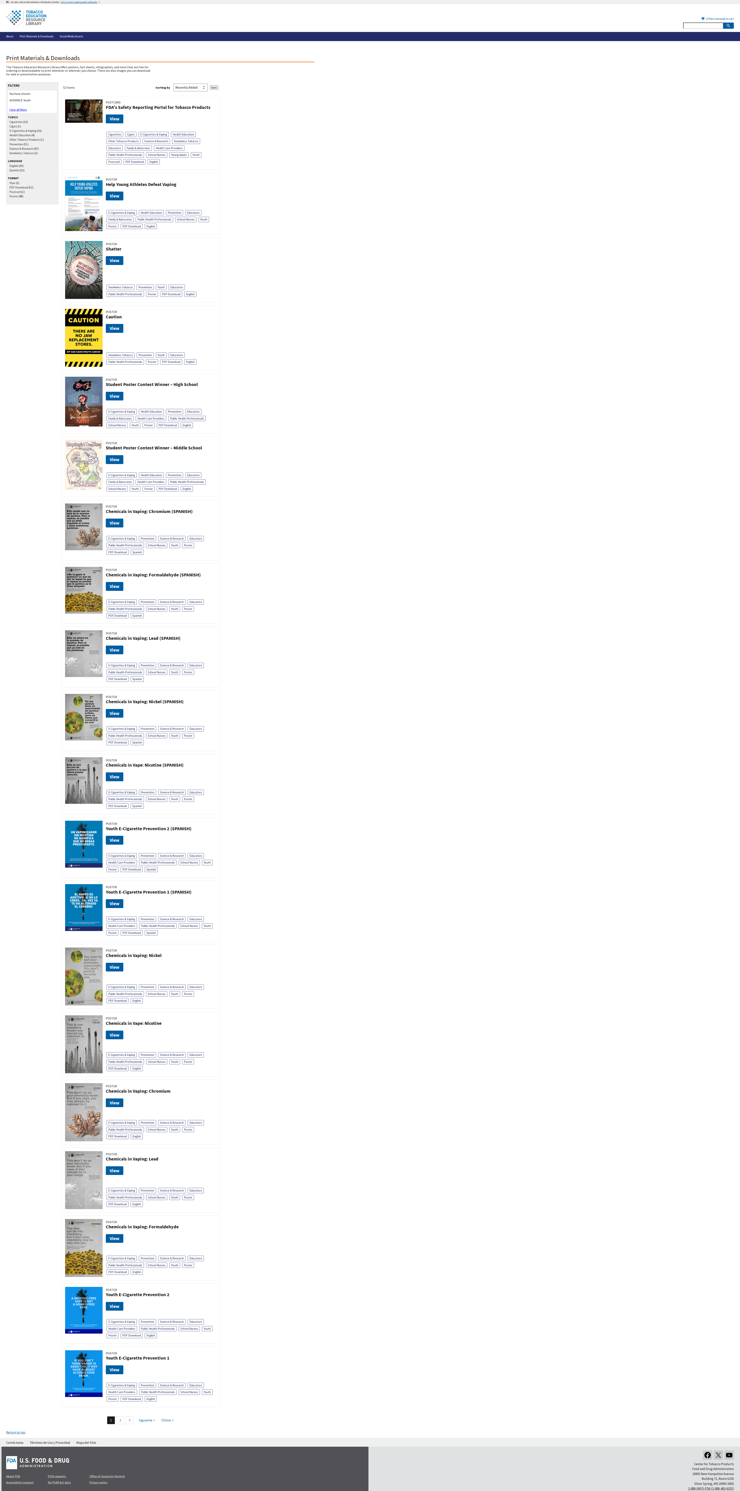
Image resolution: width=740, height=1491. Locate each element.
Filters (14, 85)
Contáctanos (15, 1443)
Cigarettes (16, 122)
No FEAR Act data (59, 1482)
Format (13, 178)
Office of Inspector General (107, 1476)
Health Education (20, 135)
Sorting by (163, 87)
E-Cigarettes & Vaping (22, 131)
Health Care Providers (169, 148)
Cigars (13, 126)
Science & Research (21, 149)
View (114, 119)
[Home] (26, 18)
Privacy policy (98, 1482)
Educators (114, 148)
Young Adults (179, 155)
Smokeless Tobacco (21, 153)
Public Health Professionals (125, 155)
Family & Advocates (138, 148)
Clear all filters (18, 110)
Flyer (12, 183)
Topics (13, 117)
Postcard (15, 192)
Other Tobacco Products (24, 139)
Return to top (15, 1432)
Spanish (14, 170)
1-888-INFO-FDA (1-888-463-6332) (711, 1488)
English (13, 166)
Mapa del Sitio (86, 1443)
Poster (13, 196)
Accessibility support (20, 1482)
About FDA (13, 1476)
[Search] (728, 26)
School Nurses (157, 155)
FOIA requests (57, 1476)
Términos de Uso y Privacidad (50, 1443)
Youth (196, 155)
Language (15, 161)
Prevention (16, 144)
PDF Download (18, 187)
